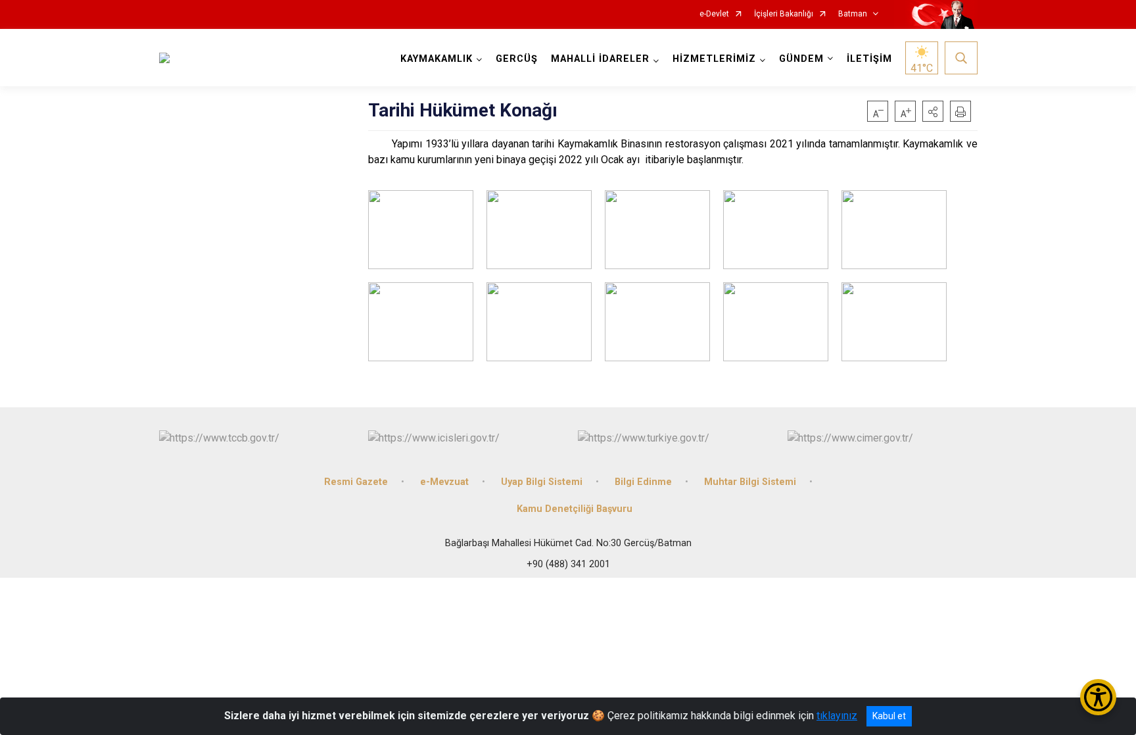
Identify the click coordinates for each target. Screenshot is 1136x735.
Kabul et (889, 716)
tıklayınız (836, 715)
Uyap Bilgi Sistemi (541, 482)
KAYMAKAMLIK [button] (436, 58)
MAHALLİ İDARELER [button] (600, 58)
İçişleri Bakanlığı (783, 14)
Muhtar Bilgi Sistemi (750, 482)
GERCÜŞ (517, 58)
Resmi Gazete (356, 482)
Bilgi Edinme (643, 482)
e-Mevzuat (444, 482)
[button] (932, 111)
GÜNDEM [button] (801, 58)
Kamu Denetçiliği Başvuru (574, 509)
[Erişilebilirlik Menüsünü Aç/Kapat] (1098, 697)
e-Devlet (714, 14)
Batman (852, 14)
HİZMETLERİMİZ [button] (714, 58)
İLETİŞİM (869, 58)
